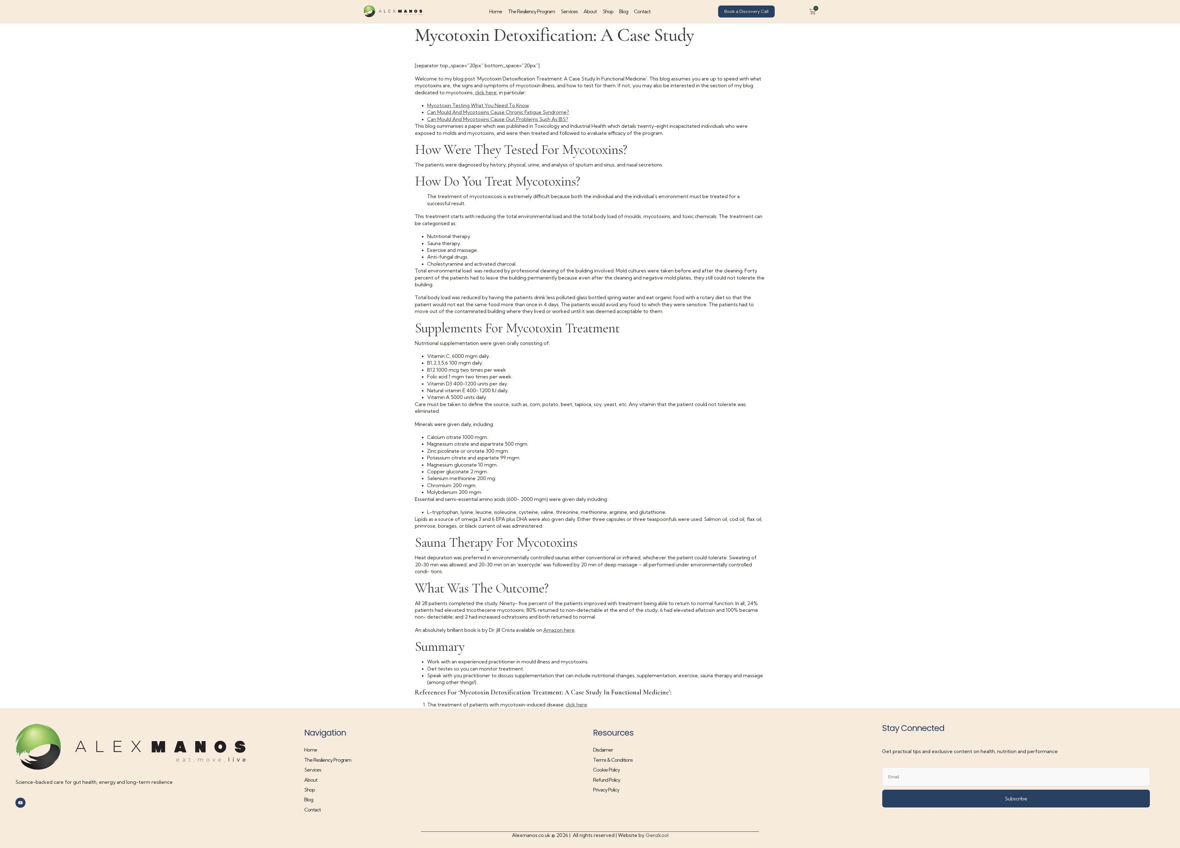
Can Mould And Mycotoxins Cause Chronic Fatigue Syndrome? (498, 112)
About (590, 11)
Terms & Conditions (613, 760)
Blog (623, 11)
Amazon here (559, 630)
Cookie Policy (606, 770)
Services (569, 11)
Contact (642, 11)
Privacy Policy (606, 790)
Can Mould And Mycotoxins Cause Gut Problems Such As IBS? (497, 119)
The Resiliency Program (531, 11)
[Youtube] (20, 803)
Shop (608, 11)
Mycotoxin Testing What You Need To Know (478, 105)
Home (495, 11)
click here (486, 92)
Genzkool (657, 835)
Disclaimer (603, 750)
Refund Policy (606, 780)
